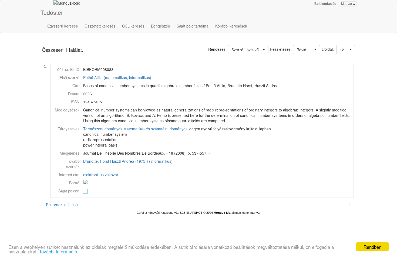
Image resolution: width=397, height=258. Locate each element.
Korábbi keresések (231, 26)
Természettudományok (102, 128)
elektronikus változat (100, 174)
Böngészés (160, 26)
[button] (345, 49)
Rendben (372, 246)
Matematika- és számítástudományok (155, 128)
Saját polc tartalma (192, 26)
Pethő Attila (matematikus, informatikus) (117, 77)
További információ (58, 251)
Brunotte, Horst (96, 161)
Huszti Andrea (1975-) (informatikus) (141, 161)
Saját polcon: (69, 191)
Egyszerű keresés (62, 26)
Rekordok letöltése (62, 204)
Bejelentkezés (325, 4)
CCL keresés (133, 26)
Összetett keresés (100, 26)
